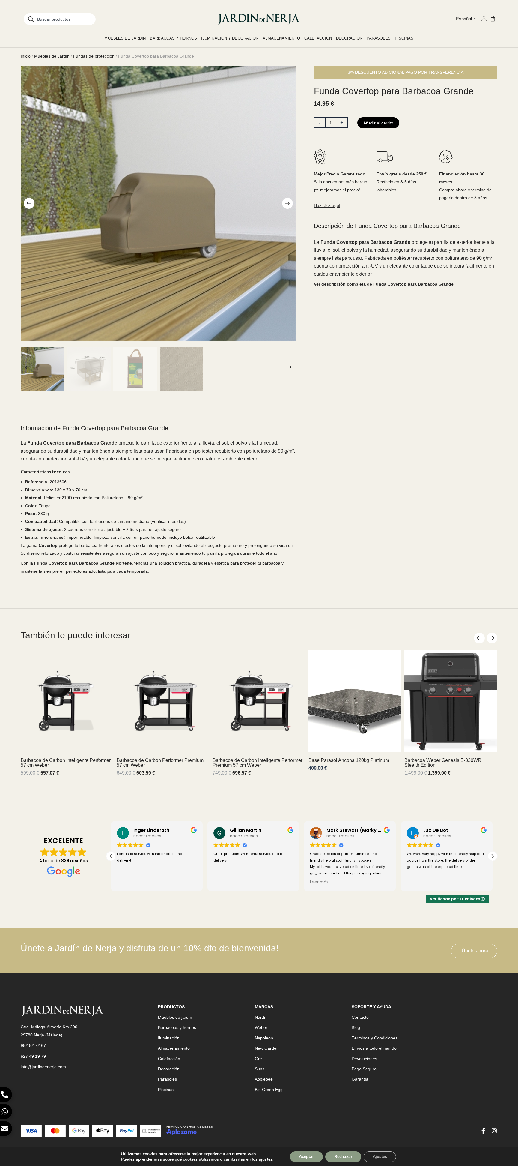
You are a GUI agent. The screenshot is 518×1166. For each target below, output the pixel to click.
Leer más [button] (319, 882)
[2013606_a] (158, 203)
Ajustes (380, 1156)
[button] (29, 203)
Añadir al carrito (378, 123)
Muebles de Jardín (52, 56)
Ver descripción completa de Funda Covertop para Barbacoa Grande (384, 284)
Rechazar (343, 1156)
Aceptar (306, 1156)
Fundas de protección (94, 56)
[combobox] (60, 19)
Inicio (26, 56)
